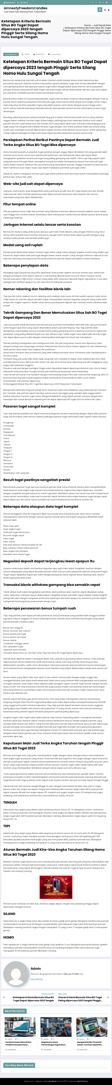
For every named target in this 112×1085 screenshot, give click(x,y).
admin (27, 54)
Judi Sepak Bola (11, 54)
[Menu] (100, 9)
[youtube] (106, 2)
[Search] (105, 10)
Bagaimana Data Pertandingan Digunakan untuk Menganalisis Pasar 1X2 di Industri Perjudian (53, 1043)
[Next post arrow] (108, 997)
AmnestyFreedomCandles (25, 8)
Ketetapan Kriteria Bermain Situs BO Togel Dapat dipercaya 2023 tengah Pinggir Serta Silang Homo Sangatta (33, 999)
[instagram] (103, 2)
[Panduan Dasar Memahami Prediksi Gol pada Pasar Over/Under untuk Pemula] (20, 1027)
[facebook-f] (92, 2)
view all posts (37, 979)
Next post (62, 994)
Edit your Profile (71, 974)
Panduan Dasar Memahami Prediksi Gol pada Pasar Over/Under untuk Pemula (18, 1043)
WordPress (53, 1081)
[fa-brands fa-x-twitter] (96, 2)
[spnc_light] (109, 9)
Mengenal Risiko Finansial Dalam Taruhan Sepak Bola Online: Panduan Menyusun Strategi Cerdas (90, 1043)
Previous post (47, 994)
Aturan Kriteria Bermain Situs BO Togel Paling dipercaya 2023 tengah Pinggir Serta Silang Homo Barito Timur (80, 999)
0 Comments (56, 54)
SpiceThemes (82, 1081)
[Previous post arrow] (4, 997)
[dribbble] (99, 2)
